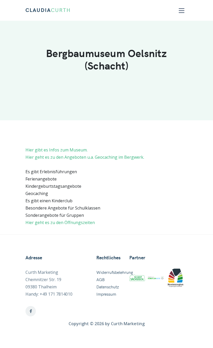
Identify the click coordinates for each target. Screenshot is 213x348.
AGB (100, 279)
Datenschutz (107, 287)
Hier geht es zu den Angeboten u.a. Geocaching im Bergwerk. (84, 157)
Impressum (106, 294)
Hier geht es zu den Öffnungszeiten (60, 222)
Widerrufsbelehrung (114, 272)
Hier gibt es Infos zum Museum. (56, 150)
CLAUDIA (48, 10)
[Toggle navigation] (182, 10)
